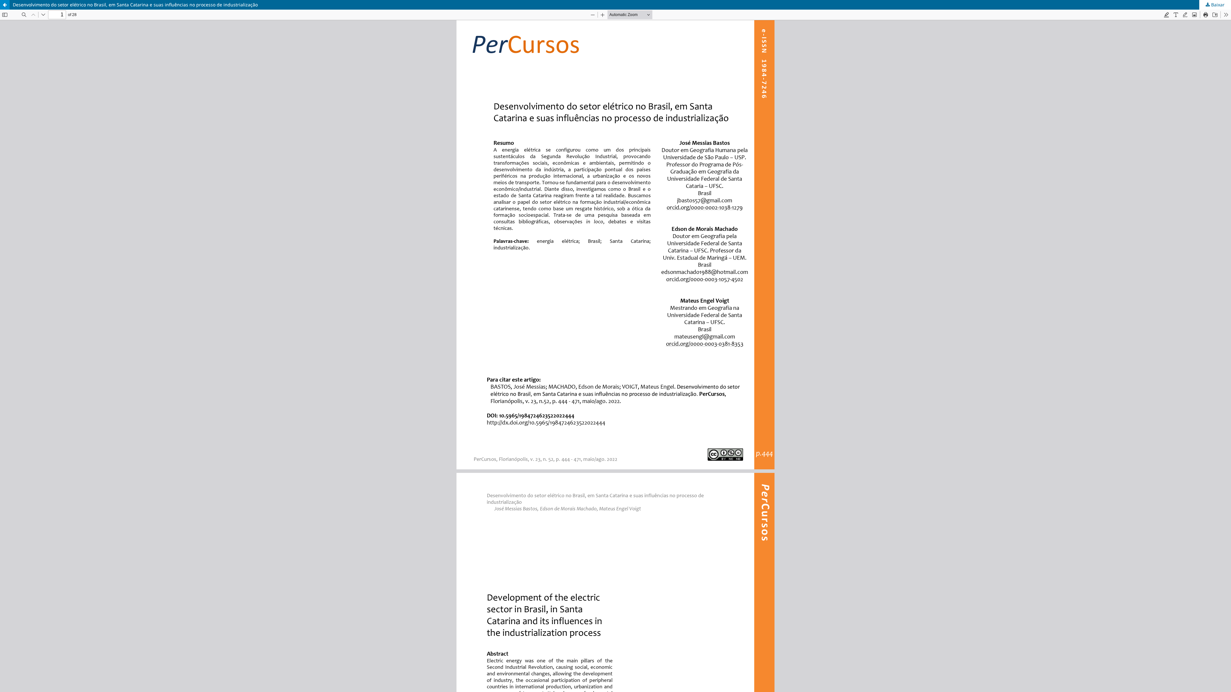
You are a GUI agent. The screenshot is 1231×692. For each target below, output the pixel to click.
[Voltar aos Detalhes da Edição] (5, 5)
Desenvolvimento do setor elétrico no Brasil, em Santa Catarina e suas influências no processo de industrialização (135, 5)
